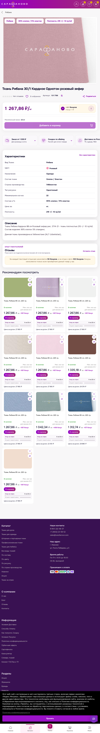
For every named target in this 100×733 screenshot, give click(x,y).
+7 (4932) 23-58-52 (57, 532)
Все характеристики (87, 155)
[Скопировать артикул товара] (62, 96)
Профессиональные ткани (12, 543)
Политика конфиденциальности (14, 641)
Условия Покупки (9, 637)
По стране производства (12, 567)
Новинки (5, 572)
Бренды (5, 686)
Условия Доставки (9, 624)
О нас (4, 596)
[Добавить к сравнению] (30, 284)
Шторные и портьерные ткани (14, 538)
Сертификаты (7, 649)
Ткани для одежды (9, 534)
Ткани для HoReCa (9, 547)
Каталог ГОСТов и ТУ (10, 662)
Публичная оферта (9, 645)
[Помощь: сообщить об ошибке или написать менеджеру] (93, 719)
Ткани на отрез (8, 580)
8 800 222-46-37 (57, 529)
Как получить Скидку (10, 633)
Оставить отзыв (89, 251)
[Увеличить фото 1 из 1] (50, 50)
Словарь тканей (8, 658)
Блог (3, 600)
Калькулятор (7, 653)
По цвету (5, 559)
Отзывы (5, 604)
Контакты (5, 608)
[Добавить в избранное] (30, 280)
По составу (6, 555)
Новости (5, 690)
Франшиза (6, 682)
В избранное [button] (35, 96)
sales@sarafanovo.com (59, 535)
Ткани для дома (8, 530)
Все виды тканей (8, 551)
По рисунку (6, 563)
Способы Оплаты (8, 629)
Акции (4, 576)
